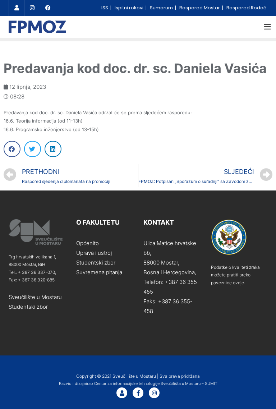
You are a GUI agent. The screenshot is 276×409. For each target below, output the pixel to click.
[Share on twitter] (32, 149)
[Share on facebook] (12, 149)
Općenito (87, 243)
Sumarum (162, 7)
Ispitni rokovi (129, 7)
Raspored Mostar (200, 7)
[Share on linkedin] (53, 149)
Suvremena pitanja (99, 272)
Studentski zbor (28, 306)
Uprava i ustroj (94, 252)
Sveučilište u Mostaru (35, 297)
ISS (105, 7)
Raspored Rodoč (246, 7)
